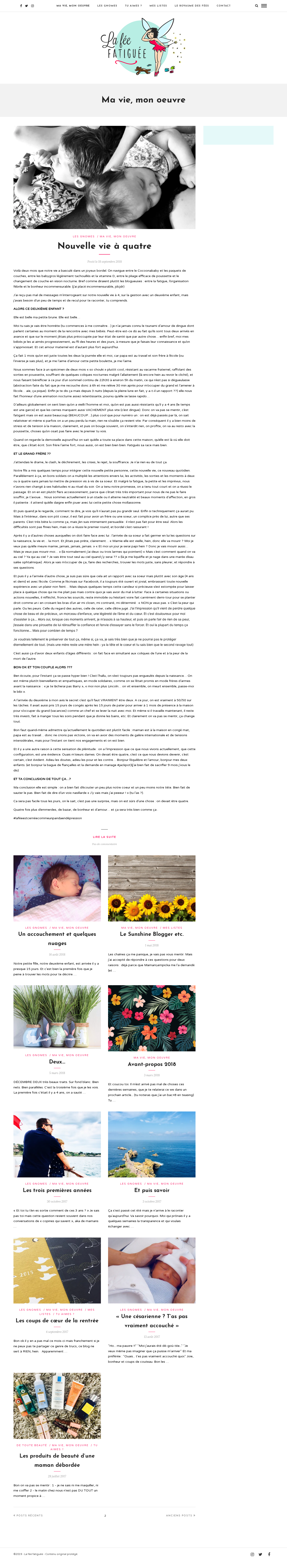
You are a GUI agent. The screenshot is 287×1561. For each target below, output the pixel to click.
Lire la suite (104, 837)
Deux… (57, 1062)
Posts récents (30, 1516)
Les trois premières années (57, 1190)
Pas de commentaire (104, 844)
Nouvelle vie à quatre (104, 246)
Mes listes (158, 6)
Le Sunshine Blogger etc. (152, 934)
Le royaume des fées (192, 6)
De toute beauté (32, 1445)
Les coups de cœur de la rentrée (57, 1321)
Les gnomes (107, 6)
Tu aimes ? (133, 6)
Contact (224, 6)
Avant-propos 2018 (152, 1064)
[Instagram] (32, 6)
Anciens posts (179, 1516)
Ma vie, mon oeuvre (73, 6)
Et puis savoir (152, 1190)
